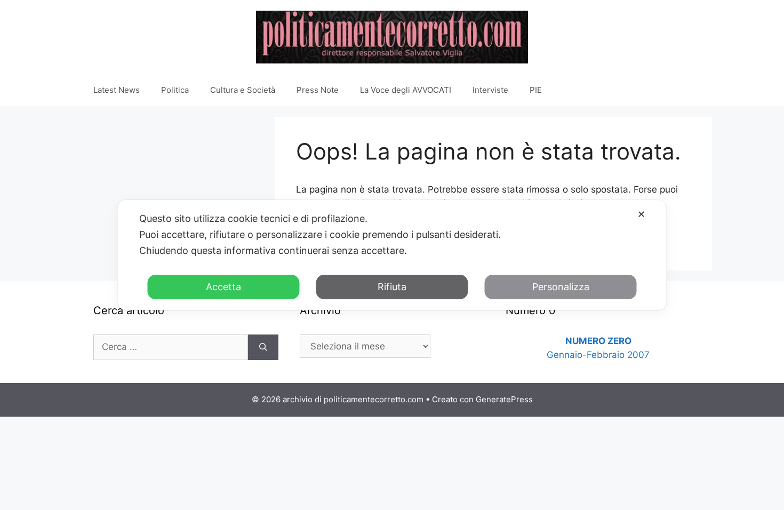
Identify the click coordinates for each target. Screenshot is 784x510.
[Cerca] (263, 347)
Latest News (116, 90)
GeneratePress (504, 399)
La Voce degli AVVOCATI (405, 90)
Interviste (490, 90)
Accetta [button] (223, 286)
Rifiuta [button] (392, 286)
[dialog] (392, 255)
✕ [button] (641, 214)
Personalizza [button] (560, 286)
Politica (175, 90)
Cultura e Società (242, 90)
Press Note (318, 90)
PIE (536, 90)
